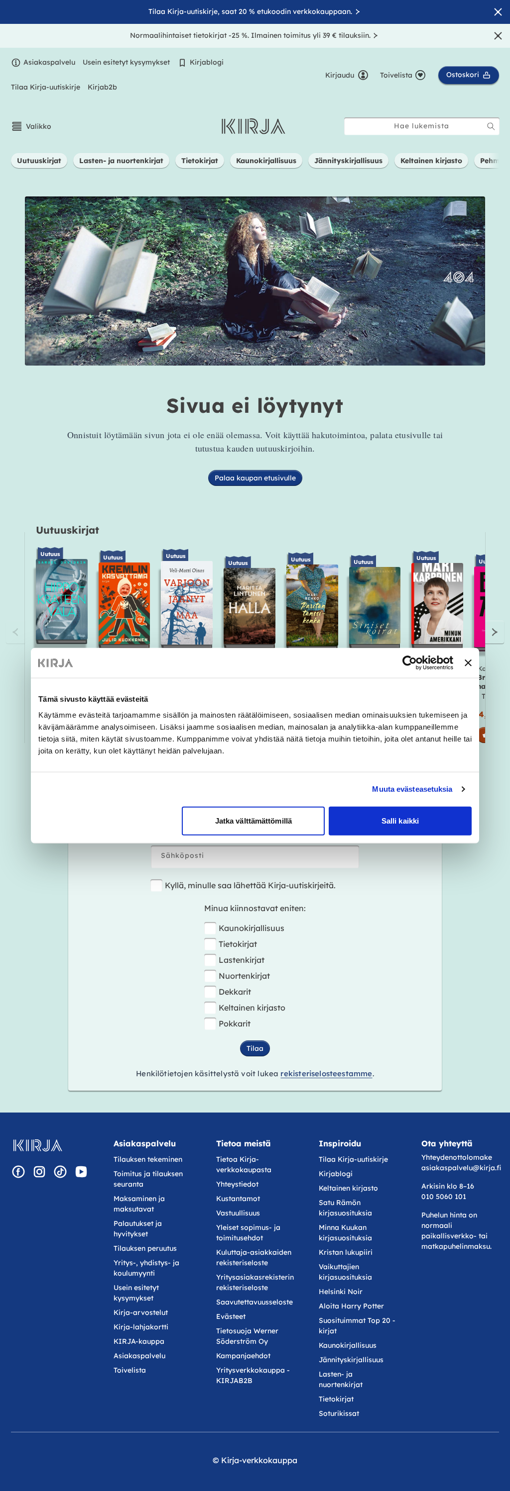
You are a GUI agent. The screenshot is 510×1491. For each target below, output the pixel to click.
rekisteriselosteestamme (326, 1073)
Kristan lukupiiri (346, 1252)
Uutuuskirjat (67, 530)
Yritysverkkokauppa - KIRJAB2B (253, 1375)
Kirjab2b (102, 87)
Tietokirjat (238, 944)
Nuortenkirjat (244, 976)
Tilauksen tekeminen (148, 1159)
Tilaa (255, 1048)
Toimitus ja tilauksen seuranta (148, 1179)
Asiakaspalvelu (49, 62)
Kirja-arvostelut (141, 1312)
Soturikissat (339, 1413)
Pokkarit (235, 1023)
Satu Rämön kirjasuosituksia (345, 1207)
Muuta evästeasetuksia (412, 789)
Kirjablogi (207, 62)
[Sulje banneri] (468, 662)
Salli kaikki (400, 820)
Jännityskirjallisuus (351, 1359)
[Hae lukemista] (491, 126)
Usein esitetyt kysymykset (126, 62)
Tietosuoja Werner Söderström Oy (247, 1336)
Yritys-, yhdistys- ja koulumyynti (146, 1268)
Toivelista (130, 1370)
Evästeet (231, 1316)
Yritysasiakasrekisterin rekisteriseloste (255, 1282)
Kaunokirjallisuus (251, 928)
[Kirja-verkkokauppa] (37, 1145)
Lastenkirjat (241, 960)
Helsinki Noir (341, 1291)
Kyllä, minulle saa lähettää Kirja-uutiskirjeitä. (250, 885)
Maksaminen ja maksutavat (139, 1203)
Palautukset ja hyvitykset (138, 1228)
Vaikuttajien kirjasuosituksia (345, 1272)
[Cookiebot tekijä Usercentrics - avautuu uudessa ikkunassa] (409, 662)
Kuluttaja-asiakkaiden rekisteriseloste (253, 1257)
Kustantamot (238, 1198)
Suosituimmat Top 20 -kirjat (357, 1325)
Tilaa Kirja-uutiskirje (45, 87)
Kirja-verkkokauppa (259, 1460)
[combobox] (422, 126)
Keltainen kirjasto (252, 1008)
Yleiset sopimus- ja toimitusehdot (248, 1232)
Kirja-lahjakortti (141, 1326)
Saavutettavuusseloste (254, 1302)
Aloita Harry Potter (351, 1306)
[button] (31, 126)
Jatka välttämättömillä (253, 820)
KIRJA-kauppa (139, 1341)
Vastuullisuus (238, 1213)
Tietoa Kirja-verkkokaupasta (243, 1164)
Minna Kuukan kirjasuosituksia (345, 1232)
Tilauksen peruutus (145, 1248)
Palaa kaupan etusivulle (255, 477)
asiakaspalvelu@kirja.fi (461, 1167)
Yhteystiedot (237, 1184)
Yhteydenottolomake (456, 1157)
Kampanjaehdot (243, 1355)
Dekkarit (235, 992)
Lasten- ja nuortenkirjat (341, 1379)
